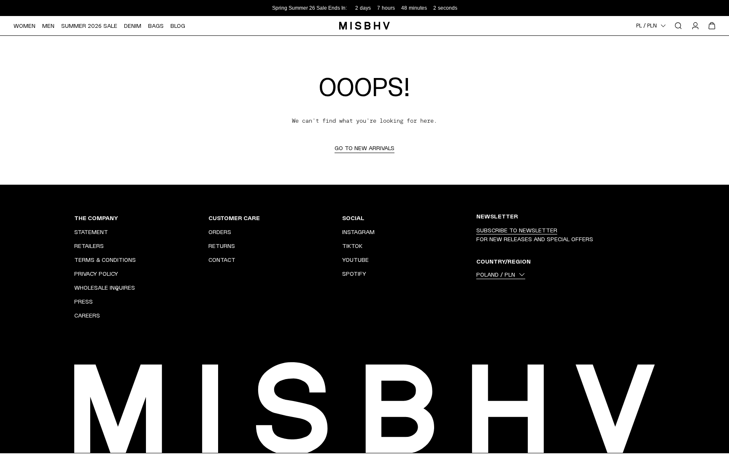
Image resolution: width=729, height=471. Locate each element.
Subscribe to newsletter (516, 230)
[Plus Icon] (190, 218)
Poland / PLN (495, 274)
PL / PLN (646, 26)
